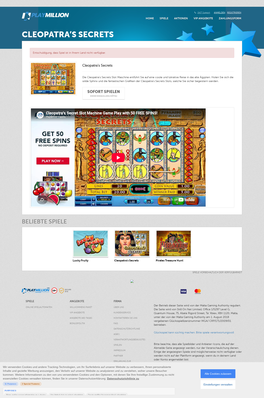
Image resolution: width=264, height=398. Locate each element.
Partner (118, 356)
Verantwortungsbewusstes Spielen (129, 342)
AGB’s (116, 334)
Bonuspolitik (77, 323)
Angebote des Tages (81, 318)
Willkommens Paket (81, 307)
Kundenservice (122, 312)
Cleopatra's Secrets (126, 260)
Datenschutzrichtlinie (127, 329)
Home (150, 18)
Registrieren (234, 12)
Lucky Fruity (80, 260)
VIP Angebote (203, 18)
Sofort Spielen (103, 93)
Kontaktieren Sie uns (125, 318)
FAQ (116, 323)
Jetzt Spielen (90, 243)
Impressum (119, 350)
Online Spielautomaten (39, 307)
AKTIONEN (181, 18)
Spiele (164, 18)
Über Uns (119, 307)
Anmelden (219, 12)
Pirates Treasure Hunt (169, 260)
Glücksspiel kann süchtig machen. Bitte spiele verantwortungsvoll (194, 332)
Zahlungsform (230, 18)
